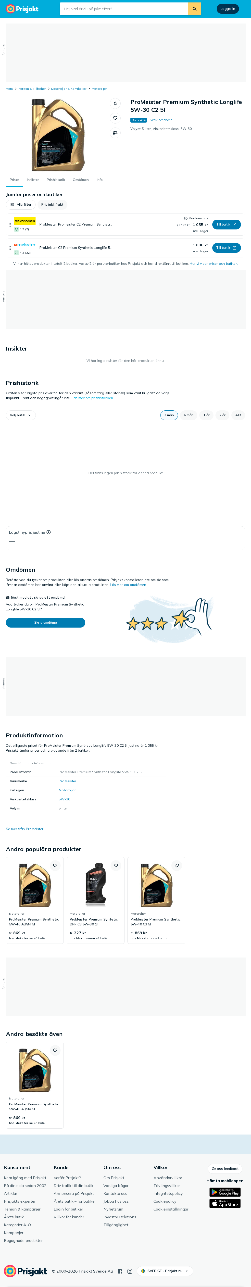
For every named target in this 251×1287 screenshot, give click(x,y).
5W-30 (64, 799)
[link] (35, 900)
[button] (115, 103)
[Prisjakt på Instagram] (130, 1270)
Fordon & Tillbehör (32, 88)
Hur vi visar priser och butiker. (214, 263)
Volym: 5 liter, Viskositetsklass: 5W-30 (161, 128)
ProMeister (67, 781)
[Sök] (194, 8)
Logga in (228, 8)
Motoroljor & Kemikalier (68, 88)
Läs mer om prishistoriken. (93, 398)
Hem (9, 88)
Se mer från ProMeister (24, 829)
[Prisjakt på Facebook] (120, 1270)
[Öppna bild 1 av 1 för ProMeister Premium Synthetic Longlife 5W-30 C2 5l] (58, 135)
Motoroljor (99, 88)
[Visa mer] (10, 224)
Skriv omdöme (161, 120)
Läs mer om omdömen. (128, 584)
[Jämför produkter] (115, 132)
